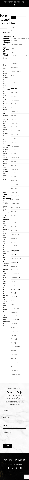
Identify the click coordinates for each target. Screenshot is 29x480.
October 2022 (14, 111)
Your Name (6, 410)
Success (13, 354)
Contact (13, 35)
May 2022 (13, 115)
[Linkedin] (21, 468)
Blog (12, 31)
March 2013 (14, 230)
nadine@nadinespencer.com (14, 464)
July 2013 (13, 215)
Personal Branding (16, 59)
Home (12, 48)
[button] (14, 5)
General (13, 304)
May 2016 (13, 177)
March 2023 (14, 107)
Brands (13, 266)
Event (12, 293)
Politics (13, 339)
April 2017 (14, 165)
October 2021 (14, 127)
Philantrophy (14, 63)
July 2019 (13, 150)
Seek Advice (14, 67)
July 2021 (13, 138)
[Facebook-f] (8, 468)
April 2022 (14, 119)
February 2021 (15, 146)
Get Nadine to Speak (16, 44)
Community (14, 277)
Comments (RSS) (15, 374)
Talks (12, 75)
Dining (13, 281)
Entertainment (15, 289)
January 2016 (14, 184)
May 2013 (13, 223)
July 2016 (13, 173)
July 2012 (13, 242)
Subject (5, 425)
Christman (14, 270)
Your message (7, 432)
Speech (13, 350)
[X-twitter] (12, 468)
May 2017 (13, 161)
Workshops (14, 83)
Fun (12, 300)
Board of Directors (16, 258)
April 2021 (14, 142)
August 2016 (14, 169)
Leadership (14, 319)
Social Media (14, 346)
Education (13, 285)
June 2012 (14, 246)
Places (13, 335)
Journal (13, 316)
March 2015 (14, 192)
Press (4, 68)
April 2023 (14, 104)
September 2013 (15, 207)
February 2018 (15, 157)
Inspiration (14, 312)
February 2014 (15, 200)
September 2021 (15, 131)
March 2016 (14, 180)
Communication (15, 273)
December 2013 (15, 203)
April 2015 (14, 188)
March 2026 (14, 92)
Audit (12, 254)
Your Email (6, 417)
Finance (13, 296)
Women (13, 362)
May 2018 (13, 154)
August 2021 (14, 134)
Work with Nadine (15, 79)
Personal (13, 331)
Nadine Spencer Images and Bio (19, 56)
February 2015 (15, 196)
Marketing (6, 212)
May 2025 (13, 96)
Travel (12, 358)
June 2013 (14, 219)
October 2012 (14, 238)
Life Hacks (14, 323)
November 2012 (15, 234)
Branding (13, 262)
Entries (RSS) (14, 370)
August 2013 (14, 211)
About (12, 27)
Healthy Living (15, 308)
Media (12, 52)
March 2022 (14, 123)
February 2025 (15, 100)
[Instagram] (16, 468)
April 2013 (14, 226)
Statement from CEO (16, 71)
